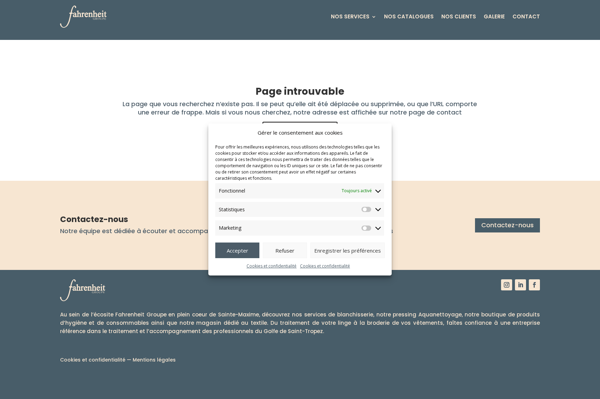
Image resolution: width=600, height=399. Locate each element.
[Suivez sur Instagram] (506, 284)
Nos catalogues (409, 16)
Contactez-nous (507, 225)
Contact (526, 16)
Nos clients (458, 16)
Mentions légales (154, 359)
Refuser (284, 250)
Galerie (494, 16)
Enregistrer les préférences (347, 250)
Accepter (237, 250)
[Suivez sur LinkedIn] (520, 284)
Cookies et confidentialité (272, 266)
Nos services (350, 16)
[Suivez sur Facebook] (534, 284)
